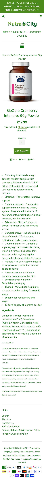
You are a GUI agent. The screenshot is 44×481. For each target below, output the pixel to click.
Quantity (22, 138)
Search (5, 415)
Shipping (22, 127)
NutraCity (24, 448)
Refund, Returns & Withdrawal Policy (21, 430)
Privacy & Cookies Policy (15, 433)
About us (6, 419)
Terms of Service (10, 426)
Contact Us (8, 423)
